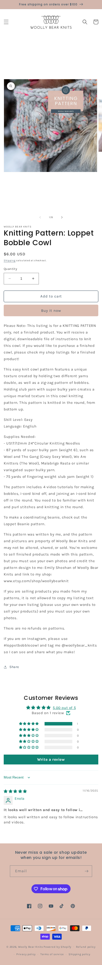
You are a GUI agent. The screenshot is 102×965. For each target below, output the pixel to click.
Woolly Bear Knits (30, 946)
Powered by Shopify (57, 946)
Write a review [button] (51, 759)
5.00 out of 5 (64, 707)
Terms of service (52, 954)
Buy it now (51, 310)
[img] (15, 791)
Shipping (10, 260)
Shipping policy (79, 954)
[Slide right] (61, 217)
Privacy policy (26, 954)
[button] (6, 22)
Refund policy (86, 946)
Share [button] (14, 667)
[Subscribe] (86, 871)
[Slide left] (40, 217)
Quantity (10, 269)
